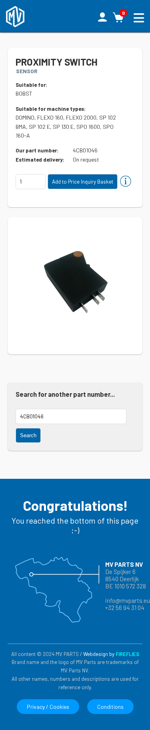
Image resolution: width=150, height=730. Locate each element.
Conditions (110, 706)
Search (28, 435)
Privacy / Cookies (48, 706)
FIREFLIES (127, 654)
